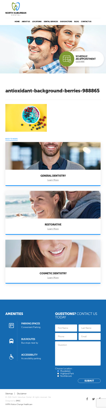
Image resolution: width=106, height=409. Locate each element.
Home (17, 22)
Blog (76, 22)
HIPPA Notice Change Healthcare (18, 404)
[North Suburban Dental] (15, 9)
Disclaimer (21, 393)
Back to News (11, 139)
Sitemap (9, 393)
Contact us (86, 22)
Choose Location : (64, 372)
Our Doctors (66, 22)
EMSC (18, 401)
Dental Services (51, 22)
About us (26, 22)
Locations (37, 22)
